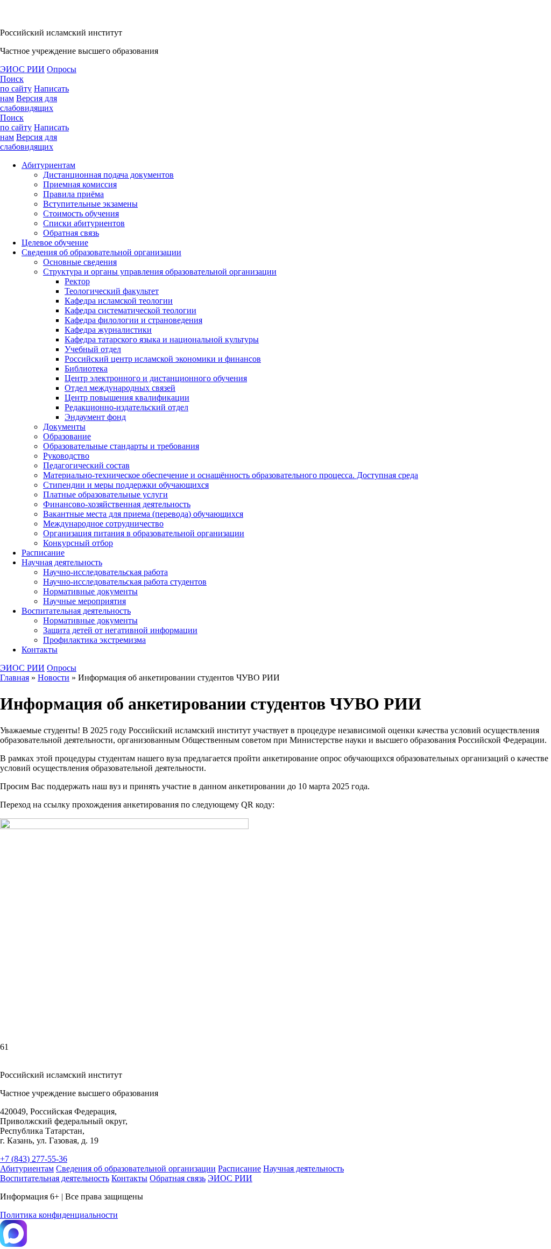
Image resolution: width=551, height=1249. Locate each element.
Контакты (40, 649)
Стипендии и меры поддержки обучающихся (126, 484)
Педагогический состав (86, 465)
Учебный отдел (93, 349)
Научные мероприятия (84, 601)
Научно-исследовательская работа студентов (125, 581)
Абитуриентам (48, 165)
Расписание (43, 552)
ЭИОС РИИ (22, 69)
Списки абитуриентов (84, 223)
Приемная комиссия (80, 184)
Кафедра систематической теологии (130, 310)
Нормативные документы (90, 591)
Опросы (61, 69)
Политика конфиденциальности (59, 1214)
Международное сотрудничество (103, 523)
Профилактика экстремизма (94, 639)
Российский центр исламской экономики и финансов (163, 358)
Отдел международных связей (120, 387)
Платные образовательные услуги (105, 494)
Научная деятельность (62, 562)
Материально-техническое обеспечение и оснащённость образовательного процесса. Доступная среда (230, 475)
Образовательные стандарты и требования (121, 446)
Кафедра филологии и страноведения (133, 320)
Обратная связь (71, 232)
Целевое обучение (55, 242)
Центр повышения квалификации (127, 397)
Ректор (77, 281)
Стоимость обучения (81, 213)
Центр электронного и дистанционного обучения (156, 378)
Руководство (66, 455)
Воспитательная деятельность (76, 610)
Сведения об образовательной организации (101, 252)
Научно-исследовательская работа (105, 572)
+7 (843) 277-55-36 (33, 1158)
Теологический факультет (112, 291)
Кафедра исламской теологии (119, 300)
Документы (64, 426)
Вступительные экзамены (90, 203)
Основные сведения (80, 261)
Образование (67, 436)
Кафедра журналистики (108, 329)
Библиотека (86, 368)
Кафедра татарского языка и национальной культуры (162, 339)
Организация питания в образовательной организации (143, 533)
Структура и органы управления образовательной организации (160, 271)
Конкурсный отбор (78, 543)
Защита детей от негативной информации (120, 630)
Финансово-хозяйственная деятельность (116, 504)
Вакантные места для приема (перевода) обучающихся (143, 513)
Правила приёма (73, 194)
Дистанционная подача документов (108, 174)
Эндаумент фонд (95, 417)
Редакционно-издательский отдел (126, 407)
